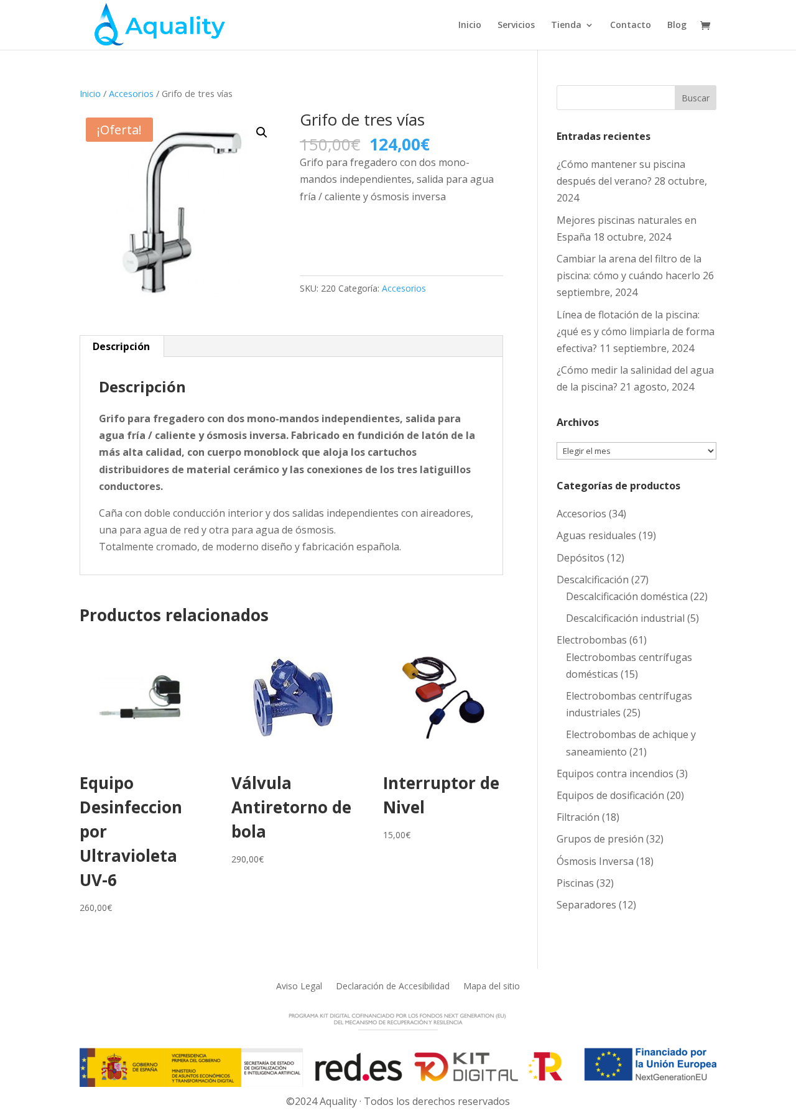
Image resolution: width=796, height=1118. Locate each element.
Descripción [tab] (121, 346)
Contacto (630, 25)
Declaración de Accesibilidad (393, 985)
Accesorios (131, 93)
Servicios (516, 25)
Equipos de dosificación (610, 795)
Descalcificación (593, 579)
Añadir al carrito (360, 235)
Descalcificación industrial (625, 618)
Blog (677, 25)
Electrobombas (592, 640)
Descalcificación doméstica (627, 596)
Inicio (469, 25)
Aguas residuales (596, 535)
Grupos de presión (600, 839)
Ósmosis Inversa (595, 861)
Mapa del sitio (491, 985)
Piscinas (575, 883)
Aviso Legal (299, 985)
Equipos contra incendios (615, 773)
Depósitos (580, 558)
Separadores (586, 905)
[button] (262, 132)
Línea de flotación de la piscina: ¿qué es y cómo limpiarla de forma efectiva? (636, 331)
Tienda (566, 25)
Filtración (578, 817)
